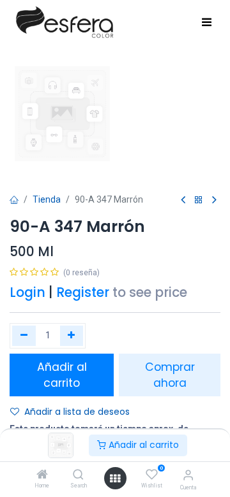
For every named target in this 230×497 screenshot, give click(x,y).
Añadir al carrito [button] (62, 375)
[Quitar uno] (24, 336)
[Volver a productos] (198, 200)
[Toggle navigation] (207, 23)
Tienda (47, 199)
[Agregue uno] (72, 336)
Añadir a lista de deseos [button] (77, 411)
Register (82, 292)
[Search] (78, 475)
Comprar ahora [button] (170, 375)
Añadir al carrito (142, 444)
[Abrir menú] (115, 478)
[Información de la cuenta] (188, 475)
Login (27, 292)
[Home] (42, 475)
